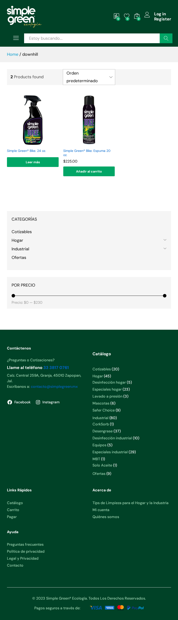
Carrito (13, 509)
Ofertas (19, 257)
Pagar (12, 516)
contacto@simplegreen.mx (54, 386)
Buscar (166, 38)
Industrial (20, 249)
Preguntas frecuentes (25, 544)
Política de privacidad (25, 551)
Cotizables (22, 232)
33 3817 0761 (56, 367)
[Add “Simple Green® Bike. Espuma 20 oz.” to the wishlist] (88, 143)
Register (162, 19)
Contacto (15, 565)
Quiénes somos (105, 516)
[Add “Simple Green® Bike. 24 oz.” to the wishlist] (32, 143)
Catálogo (15, 502)
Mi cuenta (100, 509)
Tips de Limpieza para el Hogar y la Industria (130, 502)
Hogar (17, 240)
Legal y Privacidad (22, 558)
